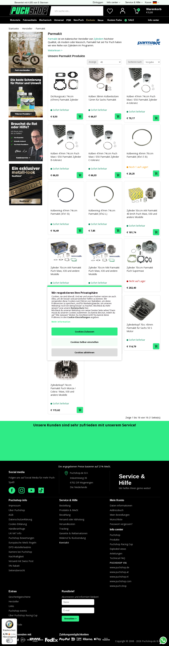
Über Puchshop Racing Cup (23, 615)
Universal (59, 20)
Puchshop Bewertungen (21, 537)
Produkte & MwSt (68, 510)
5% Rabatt (14, 565)
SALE (130, 20)
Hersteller (27, 28)
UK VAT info (15, 533)
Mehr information (60, 321)
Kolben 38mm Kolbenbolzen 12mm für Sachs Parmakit (103, 98)
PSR (68, 20)
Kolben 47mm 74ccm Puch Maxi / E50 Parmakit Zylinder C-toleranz (103, 157)
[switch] (9, 641)
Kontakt (64, 542)
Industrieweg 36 (78, 477)
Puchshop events (18, 610)
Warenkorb (153, 9)
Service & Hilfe (132, 479)
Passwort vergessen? (121, 524)
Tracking (63, 528)
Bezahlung (64, 514)
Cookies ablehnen (84, 352)
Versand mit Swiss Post (21, 561)
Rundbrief (68, 591)
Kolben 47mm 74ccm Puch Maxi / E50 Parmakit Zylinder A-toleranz (142, 100)
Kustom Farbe (114, 20)
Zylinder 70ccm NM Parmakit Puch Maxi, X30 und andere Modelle (103, 271)
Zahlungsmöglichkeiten (74, 634)
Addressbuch (116, 510)
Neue (100, 20)
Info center (153, 20)
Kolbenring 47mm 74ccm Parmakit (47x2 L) (101, 212)
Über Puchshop (17, 510)
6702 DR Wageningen (81, 482)
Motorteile (15, 20)
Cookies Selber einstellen (84, 342)
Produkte (114, 539)
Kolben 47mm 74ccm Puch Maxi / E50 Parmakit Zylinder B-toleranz (66, 157)
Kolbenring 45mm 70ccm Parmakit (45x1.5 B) (140, 155)
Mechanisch (45, 20)
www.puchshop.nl (119, 576)
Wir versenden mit (20, 634)
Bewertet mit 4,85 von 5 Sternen (31, 2)
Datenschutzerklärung (20, 519)
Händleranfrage (17, 528)
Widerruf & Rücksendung (72, 537)
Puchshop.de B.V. (79, 472)
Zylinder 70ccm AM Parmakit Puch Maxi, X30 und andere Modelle (66, 271)
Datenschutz (77, 308)
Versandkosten (67, 524)
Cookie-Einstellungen (78, 317)
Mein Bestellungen (120, 514)
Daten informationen (121, 505)
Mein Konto (117, 500)
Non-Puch (79, 20)
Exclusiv (90, 20)
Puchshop (115, 535)
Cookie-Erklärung (18, 524)
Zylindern (99, 38)
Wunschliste (116, 519)
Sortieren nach (135, 62)
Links (11, 606)
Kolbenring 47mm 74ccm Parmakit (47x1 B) (64, 212)
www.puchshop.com (120, 581)
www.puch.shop (118, 585)
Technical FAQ (117, 558)
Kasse (148, 2)
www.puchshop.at (119, 572)
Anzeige (92, 62)
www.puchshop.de (119, 567)
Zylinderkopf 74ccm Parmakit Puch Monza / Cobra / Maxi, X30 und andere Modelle (63, 389)
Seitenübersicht (17, 570)
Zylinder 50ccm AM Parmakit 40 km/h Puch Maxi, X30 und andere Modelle (142, 214)
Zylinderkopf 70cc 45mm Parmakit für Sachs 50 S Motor (140, 328)
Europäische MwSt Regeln (22, 542)
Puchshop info (18, 500)
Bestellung (64, 505)
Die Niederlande (78, 487)
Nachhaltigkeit (16, 556)
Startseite (14, 28)
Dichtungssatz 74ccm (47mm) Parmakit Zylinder (64, 98)
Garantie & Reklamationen (73, 533)
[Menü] (15, 621)
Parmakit (40, 28)
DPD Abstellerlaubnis (20, 547)
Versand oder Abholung (71, 519)
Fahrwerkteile (30, 20)
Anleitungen (116, 553)
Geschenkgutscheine (20, 596)
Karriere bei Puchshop (20, 551)
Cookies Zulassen (84, 331)
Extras (13, 591)
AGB (11, 514)
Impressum (15, 505)
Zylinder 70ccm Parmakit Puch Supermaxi (140, 269)
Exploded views (118, 548)
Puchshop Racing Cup (121, 544)
